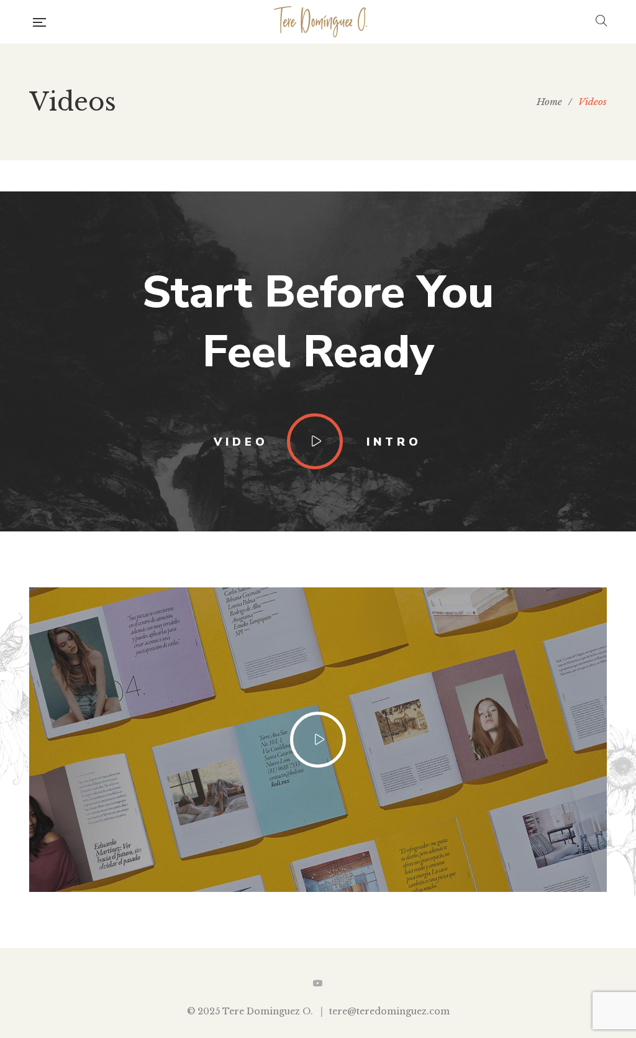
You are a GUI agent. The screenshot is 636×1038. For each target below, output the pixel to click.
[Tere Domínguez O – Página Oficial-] (321, 22)
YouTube (318, 983)
